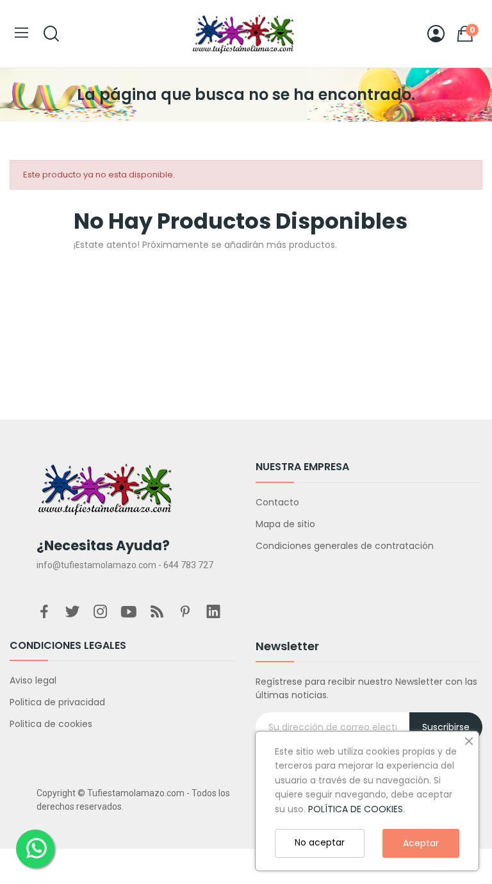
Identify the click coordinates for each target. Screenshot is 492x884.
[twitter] (72, 612)
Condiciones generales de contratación (345, 545)
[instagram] (100, 612)
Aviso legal (33, 680)
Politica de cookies (51, 723)
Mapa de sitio (285, 524)
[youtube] (128, 612)
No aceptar (320, 842)
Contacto (277, 502)
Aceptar (421, 843)
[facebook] (44, 612)
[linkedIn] (213, 612)
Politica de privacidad (57, 702)
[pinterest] (185, 612)
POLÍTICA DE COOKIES (355, 809)
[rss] (157, 612)
